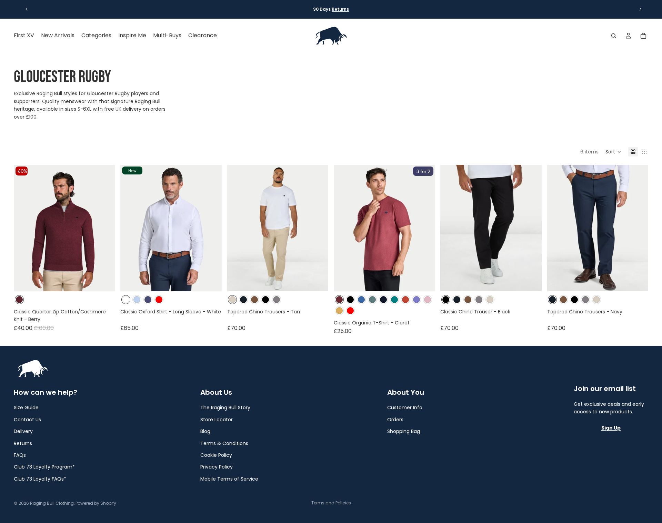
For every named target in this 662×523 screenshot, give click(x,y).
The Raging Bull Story (225, 407)
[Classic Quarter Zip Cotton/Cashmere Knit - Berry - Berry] (19, 299)
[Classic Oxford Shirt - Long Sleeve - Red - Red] (158, 299)
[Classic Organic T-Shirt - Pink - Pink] (427, 299)
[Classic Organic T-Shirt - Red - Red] (350, 310)
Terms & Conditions (224, 443)
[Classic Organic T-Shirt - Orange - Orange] (405, 299)
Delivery (23, 431)
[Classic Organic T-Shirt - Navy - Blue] (383, 299)
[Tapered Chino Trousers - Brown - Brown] (254, 299)
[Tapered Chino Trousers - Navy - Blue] (243, 299)
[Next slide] (640, 9)
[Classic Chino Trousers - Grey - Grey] (276, 299)
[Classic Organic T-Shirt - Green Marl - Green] (372, 299)
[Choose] (104, 281)
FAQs (20, 455)
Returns (340, 9)
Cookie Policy (216, 455)
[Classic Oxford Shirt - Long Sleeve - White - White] (125, 299)
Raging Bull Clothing (52, 503)
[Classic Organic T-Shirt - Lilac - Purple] (416, 299)
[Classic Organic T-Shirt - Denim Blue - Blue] (361, 299)
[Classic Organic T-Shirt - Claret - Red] (339, 299)
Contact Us (27, 419)
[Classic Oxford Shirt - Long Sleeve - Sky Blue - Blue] (136, 299)
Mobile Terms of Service (229, 478)
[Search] (613, 35)
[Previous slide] (26, 9)
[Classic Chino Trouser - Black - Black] (265, 299)
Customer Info (404, 407)
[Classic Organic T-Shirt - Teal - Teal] (394, 299)
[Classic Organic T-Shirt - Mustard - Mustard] (339, 310)
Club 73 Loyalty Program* (44, 466)
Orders (395, 419)
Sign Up (611, 427)
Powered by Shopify (96, 503)
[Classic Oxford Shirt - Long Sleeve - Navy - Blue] (147, 299)
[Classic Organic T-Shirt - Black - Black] (350, 299)
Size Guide (26, 407)
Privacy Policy (216, 466)
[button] (613, 151)
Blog (205, 431)
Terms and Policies (331, 503)
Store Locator (216, 419)
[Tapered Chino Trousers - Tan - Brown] (232, 299)
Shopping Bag (403, 431)
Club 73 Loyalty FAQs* (40, 478)
